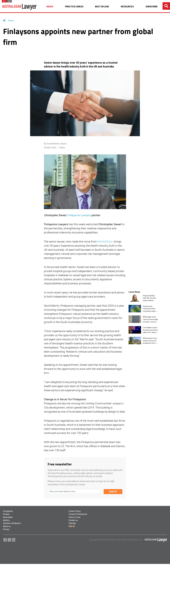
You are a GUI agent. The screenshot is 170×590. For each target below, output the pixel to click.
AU (4, 1)
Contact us (73, 520)
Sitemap (72, 523)
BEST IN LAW (102, 6)
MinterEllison (105, 241)
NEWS (50, 6)
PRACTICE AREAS (74, 6)
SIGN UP (113, 491)
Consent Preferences (78, 514)
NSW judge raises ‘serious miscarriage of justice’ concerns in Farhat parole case (150, 319)
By (55, 143)
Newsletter (8, 517)
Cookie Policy (75, 511)
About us (7, 526)
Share (62, 147)
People (6, 514)
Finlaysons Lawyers (79, 215)
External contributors (12, 523)
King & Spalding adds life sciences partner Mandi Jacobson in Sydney (150, 298)
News (11, 20)
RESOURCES (127, 6)
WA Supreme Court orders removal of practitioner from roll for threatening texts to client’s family (150, 340)
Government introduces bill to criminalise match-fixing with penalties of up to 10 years (150, 308)
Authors (6, 520)
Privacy (6, 529)
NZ (9, 1)
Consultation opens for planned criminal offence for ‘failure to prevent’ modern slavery (150, 329)
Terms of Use (74, 517)
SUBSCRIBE (151, 6)
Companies (8, 511)
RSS (71, 526)
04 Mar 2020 (50, 147)
